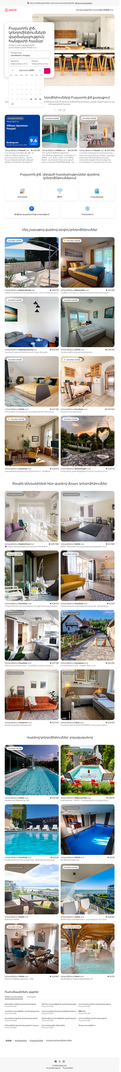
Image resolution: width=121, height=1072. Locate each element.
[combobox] (30, 55)
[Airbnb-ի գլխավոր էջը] (11, 10)
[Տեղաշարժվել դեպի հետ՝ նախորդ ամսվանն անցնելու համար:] (12, 70)
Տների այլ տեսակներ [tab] (14, 997)
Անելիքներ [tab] (31, 997)
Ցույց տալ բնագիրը (83, 3)
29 (36, 99)
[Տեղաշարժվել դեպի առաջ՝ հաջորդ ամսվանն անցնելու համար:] (40, 70)
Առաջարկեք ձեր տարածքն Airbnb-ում (94, 10)
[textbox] (19, 63)
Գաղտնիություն (53, 1068)
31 (12, 104)
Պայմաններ (68, 1068)
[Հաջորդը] (64, 110)
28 (31, 99)
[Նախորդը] (55, 110)
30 (40, 99)
